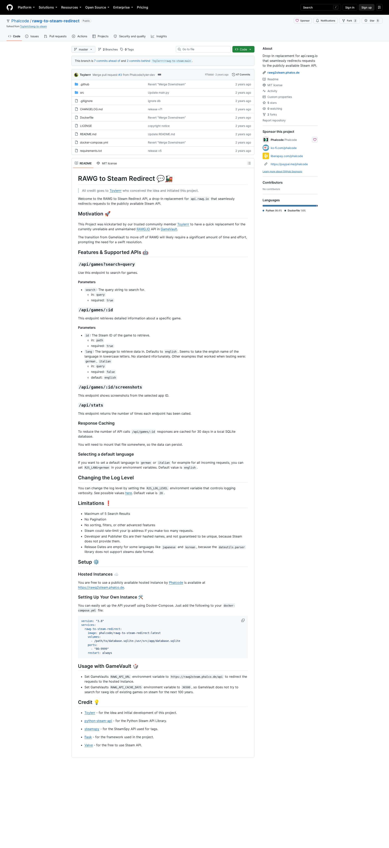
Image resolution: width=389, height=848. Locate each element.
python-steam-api (98, 721)
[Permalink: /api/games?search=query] (75, 264)
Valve (88, 745)
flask (88, 737)
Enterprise (121, 7)
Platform (24, 7)
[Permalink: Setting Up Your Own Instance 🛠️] (75, 597)
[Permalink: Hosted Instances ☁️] (75, 574)
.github (84, 84)
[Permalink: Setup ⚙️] (75, 562)
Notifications (328, 20)
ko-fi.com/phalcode (284, 148)
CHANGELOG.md (91, 109)
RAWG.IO (143, 229)
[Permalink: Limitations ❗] (75, 503)
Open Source (95, 7)
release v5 (155, 150)
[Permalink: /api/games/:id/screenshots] (75, 387)
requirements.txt (91, 150)
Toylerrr (85, 74)
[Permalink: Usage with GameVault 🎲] (75, 666)
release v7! (155, 109)
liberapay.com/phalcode (287, 156)
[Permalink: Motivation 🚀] (75, 213)
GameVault (169, 229)
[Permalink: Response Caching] (75, 423)
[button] (243, 620)
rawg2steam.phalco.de (283, 72)
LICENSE (86, 125)
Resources (69, 7)
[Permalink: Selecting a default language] (75, 454)
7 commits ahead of (107, 60)
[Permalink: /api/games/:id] (75, 310)
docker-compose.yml (94, 142)
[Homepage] (9, 7)
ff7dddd (209, 74)
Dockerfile (86, 117)
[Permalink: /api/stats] (75, 405)
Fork (351, 20)
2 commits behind (138, 60)
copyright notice (159, 125)
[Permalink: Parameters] (75, 282)
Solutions (46, 7)
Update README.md (161, 134)
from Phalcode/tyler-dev (139, 74)
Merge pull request (105, 74)
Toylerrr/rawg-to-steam (33, 26)
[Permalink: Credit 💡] (75, 702)
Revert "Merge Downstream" (167, 84)
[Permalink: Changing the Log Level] (75, 477)
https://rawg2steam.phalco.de (101, 587)
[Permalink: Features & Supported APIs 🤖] (75, 252)
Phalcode (20, 20)
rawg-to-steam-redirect (56, 20)
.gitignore (86, 101)
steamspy (91, 729)
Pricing (142, 7)
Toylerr (89, 713)
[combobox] (205, 49)
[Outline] (249, 163)
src (82, 92)
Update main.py (158, 92)
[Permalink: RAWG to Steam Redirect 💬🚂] (75, 178)
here (128, 493)
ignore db (154, 101)
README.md (88, 134)
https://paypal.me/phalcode (289, 164)
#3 (120, 74)
